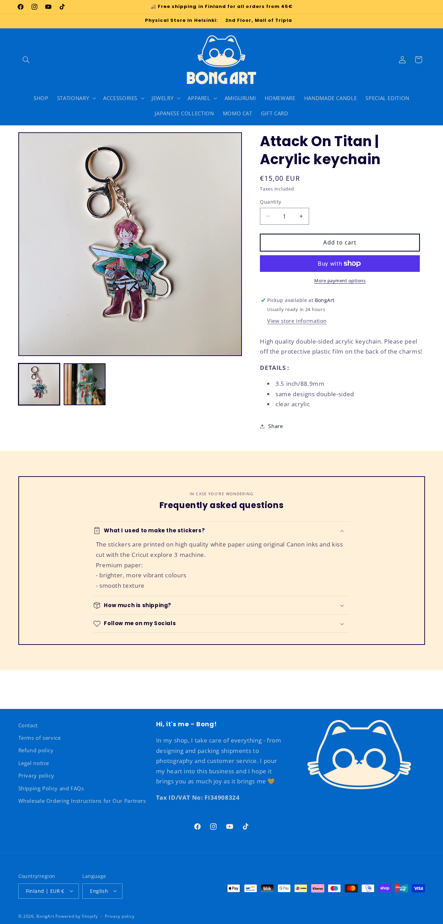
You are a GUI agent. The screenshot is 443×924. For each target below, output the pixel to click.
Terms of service (39, 737)
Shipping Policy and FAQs (51, 788)
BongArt (45, 915)
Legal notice (33, 762)
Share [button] (275, 426)
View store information (297, 320)
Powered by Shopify (76, 915)
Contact (28, 725)
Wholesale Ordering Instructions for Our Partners (82, 800)
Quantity (270, 201)
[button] (26, 60)
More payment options (340, 281)
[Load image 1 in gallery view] (39, 384)
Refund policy (36, 750)
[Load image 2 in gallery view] (85, 384)
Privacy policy (36, 775)
